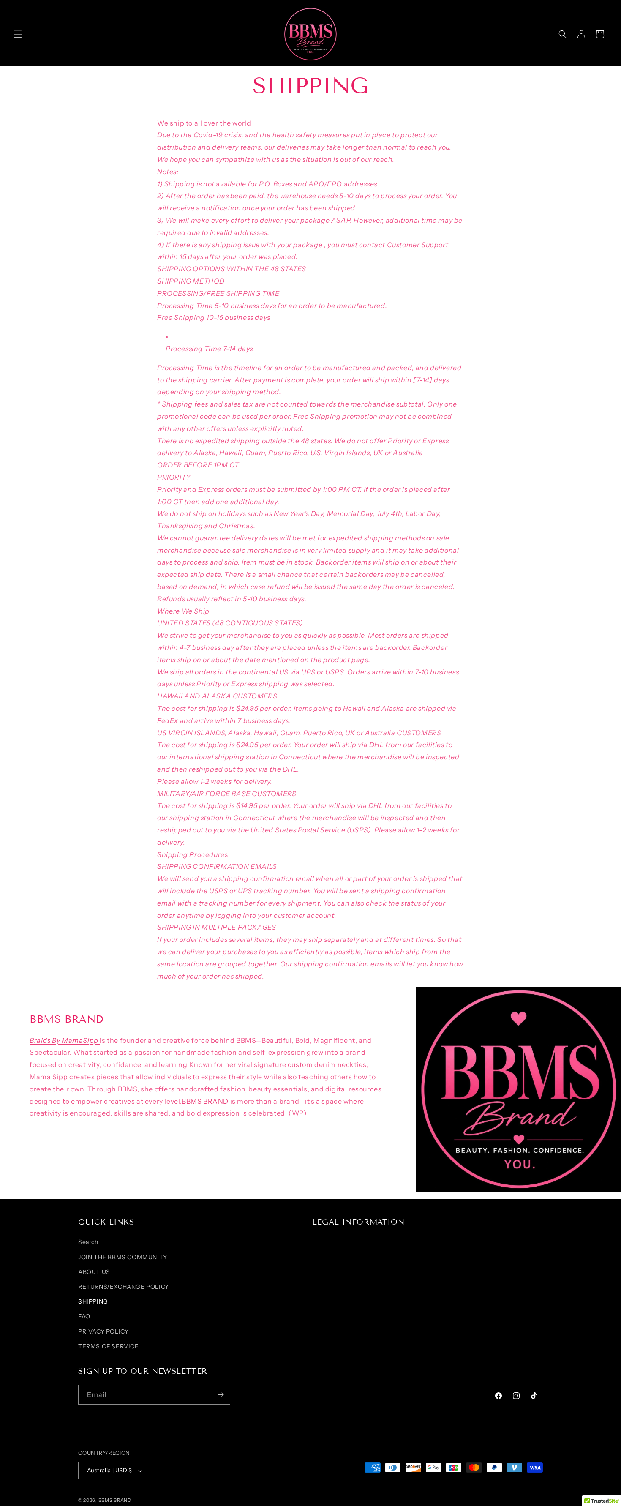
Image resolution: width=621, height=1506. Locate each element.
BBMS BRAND (206, 1101)
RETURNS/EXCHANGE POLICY (123, 1286)
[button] (17, 34)
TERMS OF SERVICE (108, 1346)
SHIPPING (93, 1301)
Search (88, 1242)
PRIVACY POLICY (103, 1331)
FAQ (84, 1316)
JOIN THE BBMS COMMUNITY (122, 1257)
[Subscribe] (220, 1395)
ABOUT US (94, 1272)
